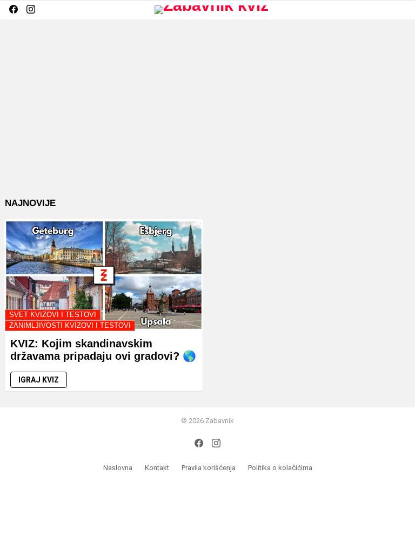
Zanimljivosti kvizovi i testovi (70, 325)
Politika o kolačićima (280, 468)
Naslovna (117, 468)
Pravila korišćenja (209, 468)
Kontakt (157, 468)
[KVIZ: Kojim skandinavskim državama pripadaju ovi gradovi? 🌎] (103, 275)
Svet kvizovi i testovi (52, 315)
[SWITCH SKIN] (383, 9)
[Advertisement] (207, 117)
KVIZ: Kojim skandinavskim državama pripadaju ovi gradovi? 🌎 (103, 350)
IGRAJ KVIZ (38, 379)
